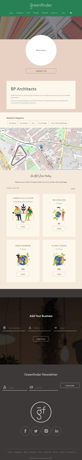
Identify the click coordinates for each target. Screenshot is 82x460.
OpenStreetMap (70, 169)
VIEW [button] (23, 227)
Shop (28, 13)
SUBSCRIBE (69, 386)
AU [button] (63, 13)
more (73, 189)
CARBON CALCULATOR (23, 198)
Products (36, 13)
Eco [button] (33, 123)
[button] (41, 147)
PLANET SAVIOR (59, 245)
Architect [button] (12, 123)
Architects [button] (24, 123)
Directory (33, 452)
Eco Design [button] (43, 123)
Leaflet (56, 169)
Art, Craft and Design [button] (59, 123)
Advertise (45, 13)
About (62, 452)
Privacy (56, 452)
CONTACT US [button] (41, 71)
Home (11, 13)
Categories (19, 13)
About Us (54, 13)
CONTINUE (41, 339)
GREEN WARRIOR (23, 245)
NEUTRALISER (59, 200)
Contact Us (71, 452)
